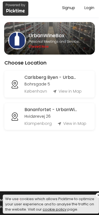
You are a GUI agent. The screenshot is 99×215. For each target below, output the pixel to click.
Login (89, 7)
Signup (68, 7)
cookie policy (55, 209)
